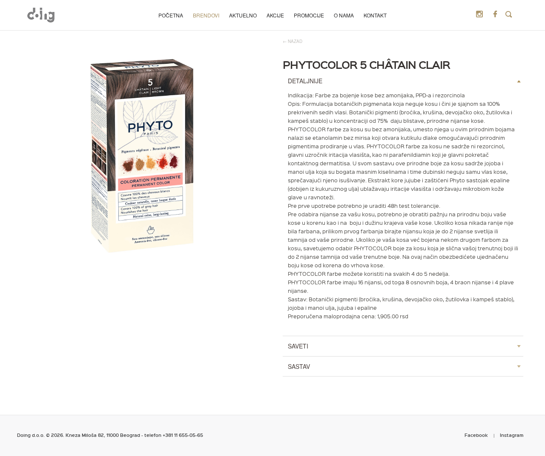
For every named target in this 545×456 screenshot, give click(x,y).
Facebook (476, 435)
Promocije (309, 15)
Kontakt (375, 15)
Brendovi (206, 15)
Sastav (299, 366)
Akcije (275, 15)
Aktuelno (243, 15)
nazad (295, 41)
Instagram (512, 435)
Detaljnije (305, 80)
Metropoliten (41, 15)
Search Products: (508, 14)
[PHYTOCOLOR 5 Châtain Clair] (142, 156)
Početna (170, 15)
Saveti (298, 346)
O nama (344, 15)
